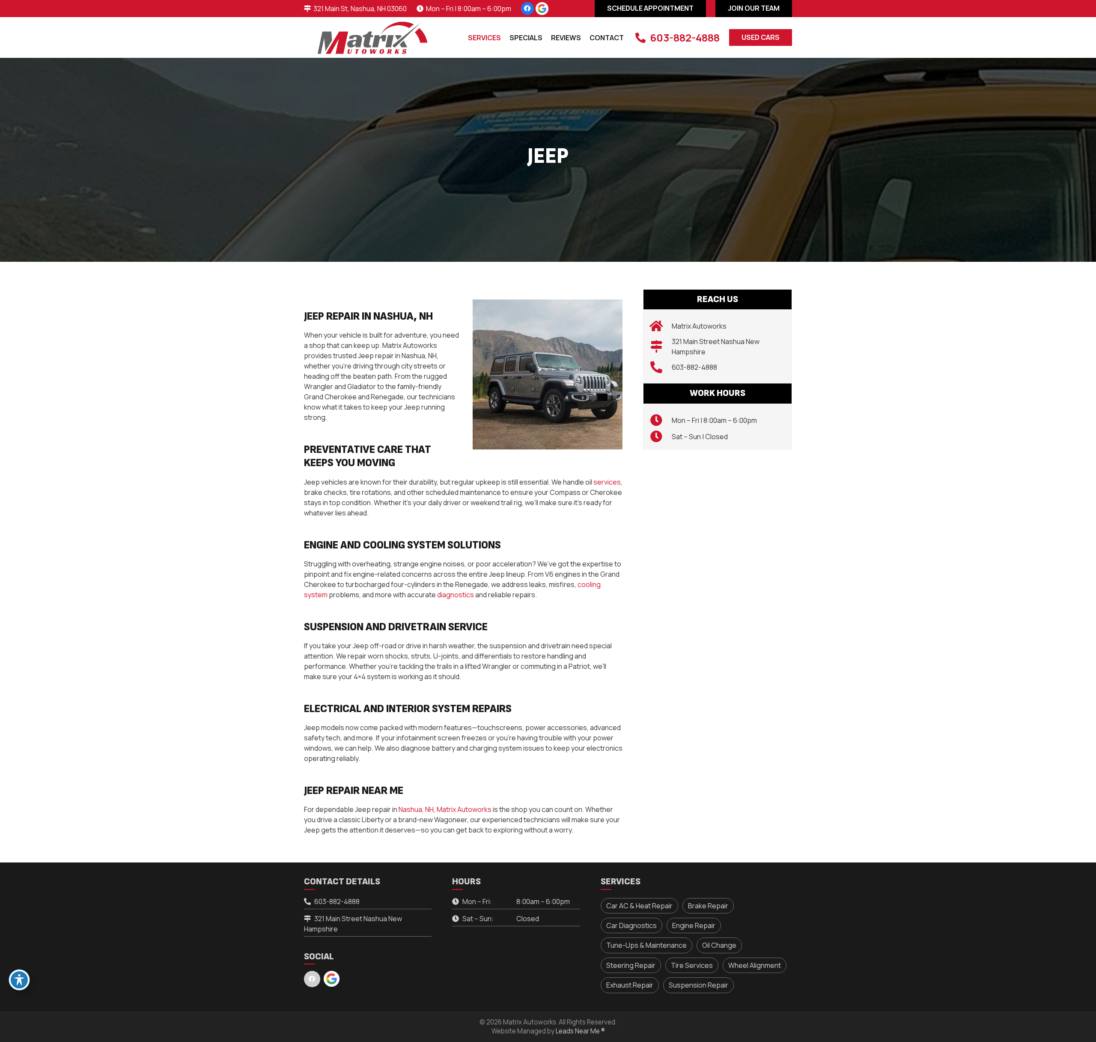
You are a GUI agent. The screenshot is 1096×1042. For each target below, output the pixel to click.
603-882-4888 (694, 367)
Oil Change (719, 945)
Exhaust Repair (629, 985)
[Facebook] (527, 8)
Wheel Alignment (754, 965)
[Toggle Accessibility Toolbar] (19, 980)
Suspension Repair (698, 985)
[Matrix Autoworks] (661, 326)
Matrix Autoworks (464, 809)
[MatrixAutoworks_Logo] (372, 38)
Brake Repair (708, 905)
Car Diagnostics (631, 925)
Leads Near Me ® (580, 1031)
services (607, 482)
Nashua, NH (416, 809)
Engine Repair (693, 925)
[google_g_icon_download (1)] (542, 8)
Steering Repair (630, 965)
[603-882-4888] (661, 367)
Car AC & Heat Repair (639, 905)
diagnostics (455, 594)
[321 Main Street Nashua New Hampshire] (661, 347)
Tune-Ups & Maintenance (646, 945)
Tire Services (692, 965)
